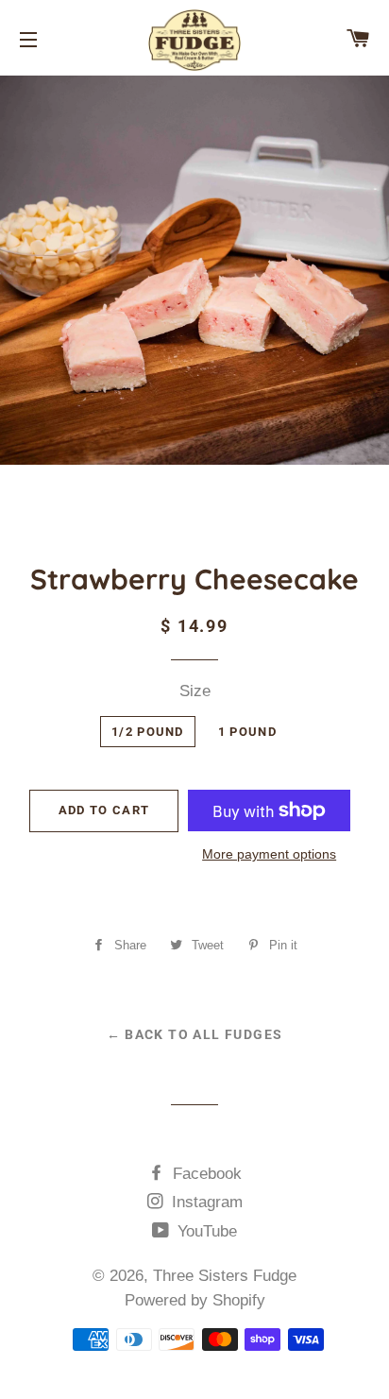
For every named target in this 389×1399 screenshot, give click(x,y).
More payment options (269, 854)
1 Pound (247, 732)
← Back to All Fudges (195, 1034)
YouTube (205, 1231)
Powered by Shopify (195, 1300)
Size (195, 691)
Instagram (205, 1202)
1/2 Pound (147, 732)
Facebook (205, 1174)
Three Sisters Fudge (224, 1276)
